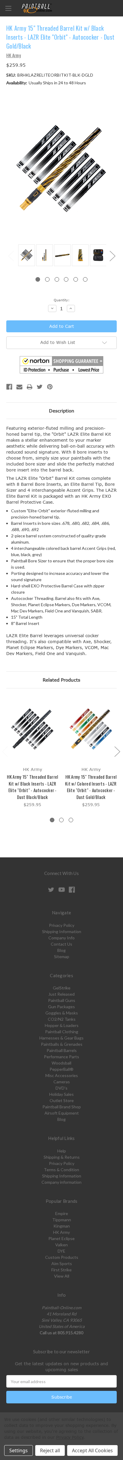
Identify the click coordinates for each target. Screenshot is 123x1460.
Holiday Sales (61, 1094)
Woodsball (61, 1062)
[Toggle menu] (8, 8)
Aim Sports (61, 1263)
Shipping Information (61, 931)
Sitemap (61, 956)
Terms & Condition (61, 1169)
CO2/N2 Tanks (62, 1019)
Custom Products (61, 1257)
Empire (61, 1213)
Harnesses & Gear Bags (61, 1037)
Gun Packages (61, 1006)
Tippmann (61, 1219)
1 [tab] (38, 279)
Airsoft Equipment (61, 1112)
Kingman (61, 1225)
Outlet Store (62, 1100)
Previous (11, 256)
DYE (61, 1250)
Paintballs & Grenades (61, 1044)
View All (61, 1276)
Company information (61, 1182)
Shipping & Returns (62, 1157)
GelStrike (61, 987)
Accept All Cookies (92, 1450)
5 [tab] (75, 279)
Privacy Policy (61, 925)
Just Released (61, 994)
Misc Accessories (61, 1075)
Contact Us (61, 944)
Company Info (61, 937)
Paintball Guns (61, 1000)
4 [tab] (66, 279)
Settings (18, 1450)
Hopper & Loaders (62, 1025)
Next (112, 256)
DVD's (61, 1087)
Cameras (61, 1081)
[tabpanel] (26, 255)
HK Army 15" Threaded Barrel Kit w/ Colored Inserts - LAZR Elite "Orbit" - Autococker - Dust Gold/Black (90, 786)
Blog (61, 950)
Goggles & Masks (61, 1012)
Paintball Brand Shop (61, 1106)
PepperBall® (61, 1069)
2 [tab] (47, 279)
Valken (61, 1244)
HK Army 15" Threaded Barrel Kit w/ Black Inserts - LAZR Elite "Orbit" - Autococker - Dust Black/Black (32, 786)
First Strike (61, 1269)
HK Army (61, 1232)
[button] (61, 364)
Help (61, 1150)
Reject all (50, 1450)
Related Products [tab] (61, 679)
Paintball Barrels (62, 1050)
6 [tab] (85, 279)
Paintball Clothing (61, 1031)
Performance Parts (61, 1056)
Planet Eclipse (61, 1238)
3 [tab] (57, 279)
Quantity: (62, 300)
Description (61, 410)
